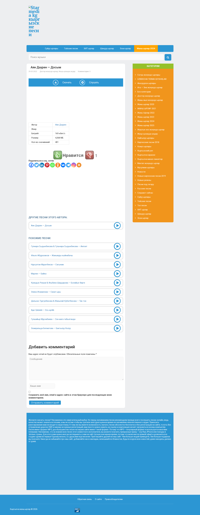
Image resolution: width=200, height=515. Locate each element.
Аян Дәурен (60, 125)
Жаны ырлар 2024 (146, 48)
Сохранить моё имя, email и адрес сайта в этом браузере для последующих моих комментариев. (70, 396)
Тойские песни (71, 48)
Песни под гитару (145, 184)
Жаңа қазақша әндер (67, 71)
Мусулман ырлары (146, 167)
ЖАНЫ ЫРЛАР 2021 (146, 108)
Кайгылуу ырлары (145, 138)
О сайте (98, 499)
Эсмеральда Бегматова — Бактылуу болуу (51, 328)
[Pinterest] (47, 165)
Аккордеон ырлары (146, 83)
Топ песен (142, 205)
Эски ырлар (125, 48)
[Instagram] (73, 165)
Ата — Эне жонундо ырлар (149, 87)
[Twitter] (36, 165)
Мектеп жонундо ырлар (148, 163)
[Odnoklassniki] (57, 165)
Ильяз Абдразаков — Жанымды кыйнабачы (52, 255)
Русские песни (144, 188)
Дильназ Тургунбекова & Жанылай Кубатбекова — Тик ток (58, 301)
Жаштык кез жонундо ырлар (150, 129)
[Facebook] (31, 165)
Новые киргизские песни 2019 (151, 176)
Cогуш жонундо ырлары (148, 75)
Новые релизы (144, 180)
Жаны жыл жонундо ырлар (150, 100)
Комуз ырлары (144, 146)
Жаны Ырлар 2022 (145, 113)
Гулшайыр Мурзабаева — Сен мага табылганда (53, 319)
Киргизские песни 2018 (148, 142)
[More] (79, 165)
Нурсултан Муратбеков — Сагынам (47, 264)
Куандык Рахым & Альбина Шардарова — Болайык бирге (58, 283)
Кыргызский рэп (145, 150)
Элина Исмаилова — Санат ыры (46, 292)
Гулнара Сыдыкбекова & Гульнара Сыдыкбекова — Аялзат (59, 246)
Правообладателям (114, 499)
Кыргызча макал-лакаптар (150, 159)
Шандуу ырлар (107, 48)
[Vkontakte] (63, 165)
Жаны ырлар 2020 (145, 104)
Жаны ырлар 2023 (145, 117)
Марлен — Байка (38, 273)
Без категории (144, 91)
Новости (141, 172)
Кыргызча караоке (146, 155)
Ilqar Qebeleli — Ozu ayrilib (42, 310)
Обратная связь (84, 499)
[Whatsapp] (52, 165)
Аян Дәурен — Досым (41, 225)
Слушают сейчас (145, 193)
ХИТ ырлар (89, 48)
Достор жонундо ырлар (49, 71)
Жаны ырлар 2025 (145, 125)
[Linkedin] (41, 165)
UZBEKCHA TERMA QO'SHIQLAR (152, 79)
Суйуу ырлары (51, 48)
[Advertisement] (119, 25)
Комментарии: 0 (84, 71)
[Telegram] (68, 165)
